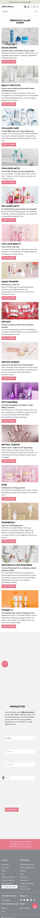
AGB (21, 874)
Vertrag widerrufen (9, 887)
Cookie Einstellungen (27, 883)
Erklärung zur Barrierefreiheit (25, 888)
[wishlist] (31, 6)
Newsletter (5, 864)
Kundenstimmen (7, 883)
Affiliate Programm (8, 877)
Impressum (24, 877)
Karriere (4, 908)
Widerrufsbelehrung (26, 868)
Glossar (4, 871)
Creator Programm (8, 880)
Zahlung (22, 871)
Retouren (5, 868)
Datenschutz (24, 880)
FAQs (3, 874)
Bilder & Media (25, 908)
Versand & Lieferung (27, 864)
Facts (3, 911)
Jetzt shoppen (9, 62)
